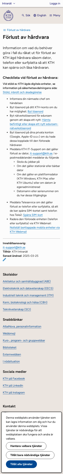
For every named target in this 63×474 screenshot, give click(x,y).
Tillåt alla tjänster (21, 464)
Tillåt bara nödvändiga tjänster (30, 455)
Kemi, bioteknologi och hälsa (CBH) (25, 302)
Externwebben (12, 354)
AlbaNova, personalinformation (22, 326)
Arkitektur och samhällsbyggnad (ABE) (27, 281)
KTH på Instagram (14, 392)
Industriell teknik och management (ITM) (28, 295)
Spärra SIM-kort (33, 215)
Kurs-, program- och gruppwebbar (24, 340)
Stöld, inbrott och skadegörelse (22, 92)
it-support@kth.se (41, 153)
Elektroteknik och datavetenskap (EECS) (28, 288)
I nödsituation (11, 361)
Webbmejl (9, 333)
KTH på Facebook (14, 378)
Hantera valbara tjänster (26, 446)
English (41, 15)
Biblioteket (9, 347)
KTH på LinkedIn (13, 385)
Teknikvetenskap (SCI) (17, 309)
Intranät (7, 3)
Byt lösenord (35, 111)
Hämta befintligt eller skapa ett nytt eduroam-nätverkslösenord (34, 124)
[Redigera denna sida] (4, 259)
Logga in (55, 3)
